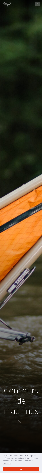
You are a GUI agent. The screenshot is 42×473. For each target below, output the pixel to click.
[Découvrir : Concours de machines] (21, 421)
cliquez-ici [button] (7, 464)
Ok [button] (21, 469)
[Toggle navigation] (37, 4)
